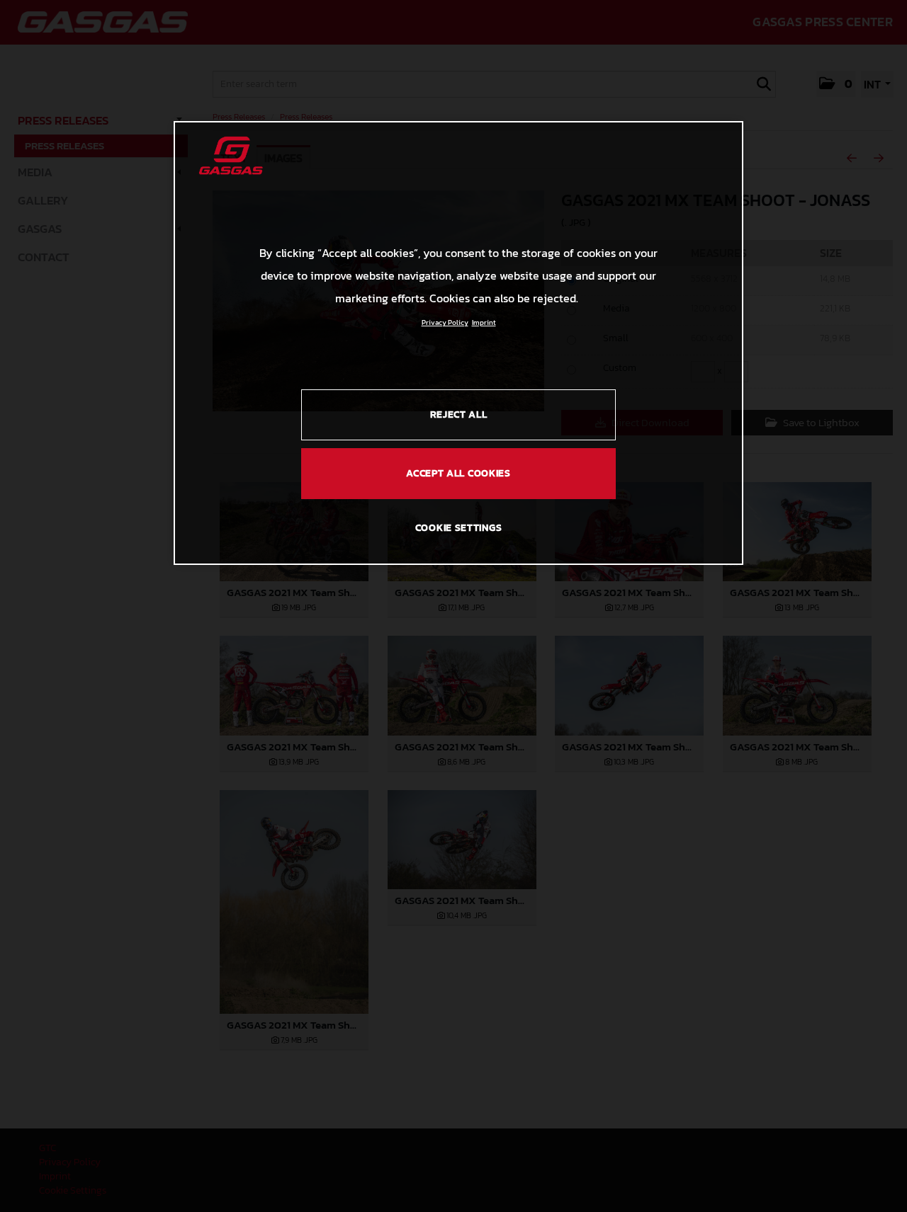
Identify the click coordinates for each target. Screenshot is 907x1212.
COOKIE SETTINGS (458, 527)
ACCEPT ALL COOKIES (458, 473)
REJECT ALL (459, 414)
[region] (458, 342)
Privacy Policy (445, 322)
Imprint (484, 322)
